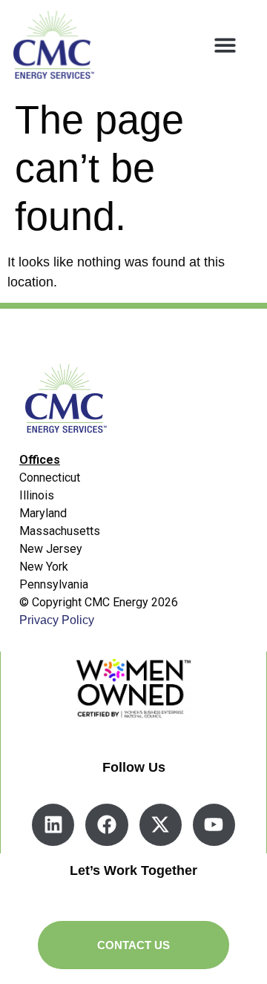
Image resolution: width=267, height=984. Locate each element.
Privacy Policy (56, 620)
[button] (225, 44)
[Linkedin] (53, 825)
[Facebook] (106, 825)
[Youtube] (214, 825)
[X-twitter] (160, 825)
